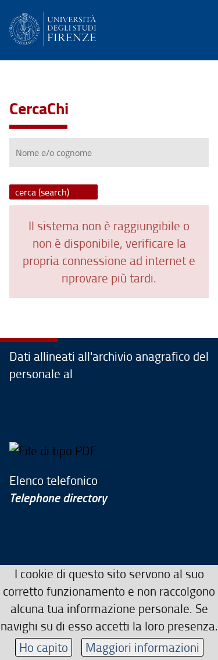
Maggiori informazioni (142, 647)
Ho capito (43, 647)
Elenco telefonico (58, 489)
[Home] (52, 27)
